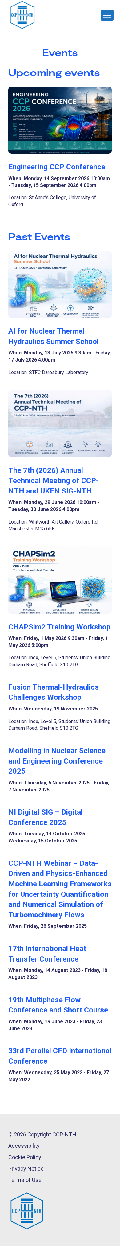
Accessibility (24, 1146)
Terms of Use (25, 1180)
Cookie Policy (24, 1157)
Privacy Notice (26, 1168)
